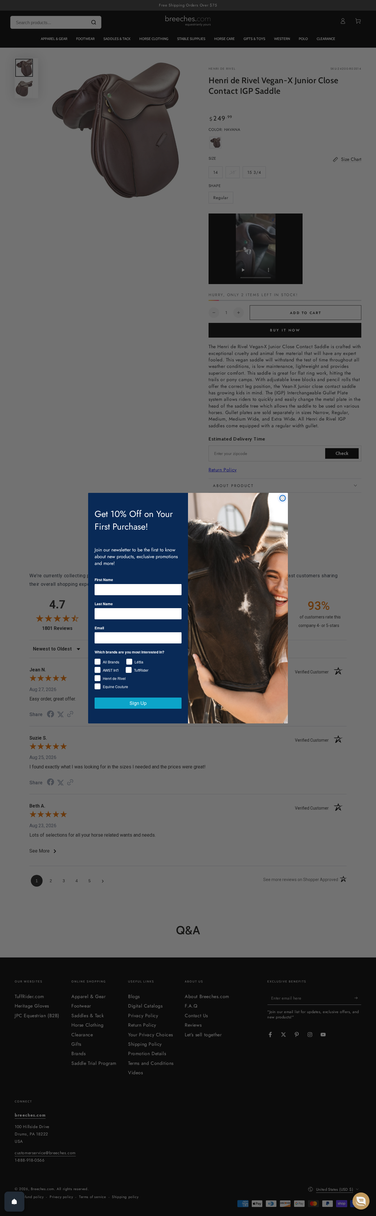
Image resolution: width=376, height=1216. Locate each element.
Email (99, 627)
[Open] (14, 1202)
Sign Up (138, 703)
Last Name (104, 603)
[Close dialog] (283, 498)
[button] (361, 1201)
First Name (104, 579)
